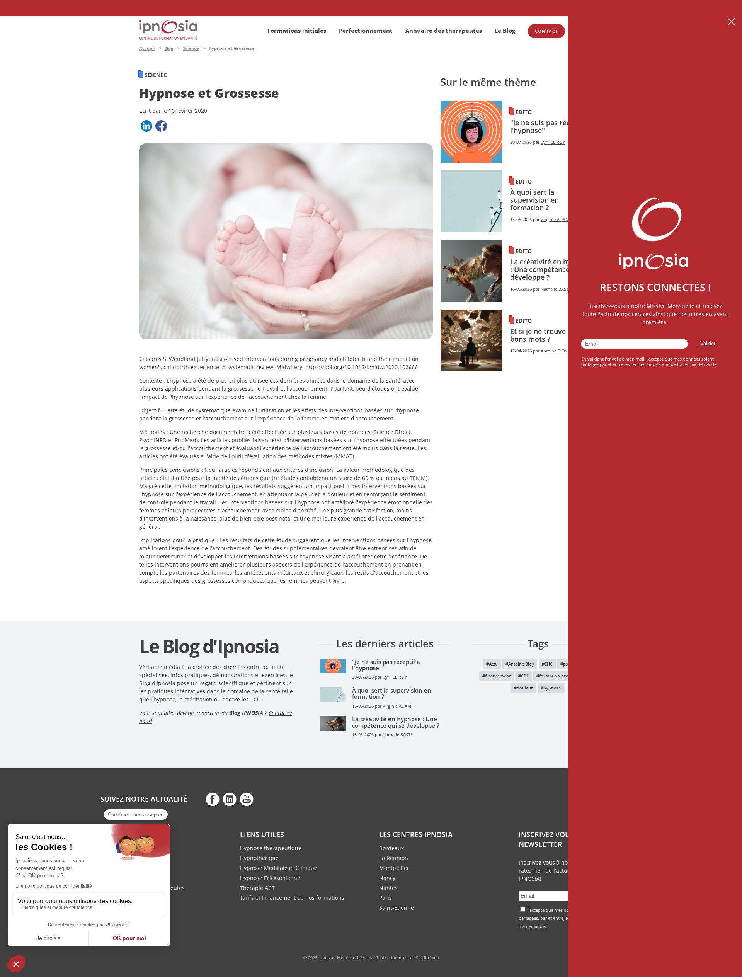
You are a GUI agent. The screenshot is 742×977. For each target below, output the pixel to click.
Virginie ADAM (555, 219)
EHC (549, 664)
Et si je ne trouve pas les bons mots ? (550, 335)
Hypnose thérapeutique (270, 848)
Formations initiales (296, 30)
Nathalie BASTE (556, 289)
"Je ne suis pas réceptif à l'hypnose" (550, 126)
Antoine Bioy (521, 664)
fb (212, 799)
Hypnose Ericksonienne (270, 878)
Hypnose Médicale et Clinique (278, 867)
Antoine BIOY (554, 351)
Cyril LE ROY (553, 142)
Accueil (147, 48)
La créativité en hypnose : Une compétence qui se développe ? (550, 269)
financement (498, 676)
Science (191, 48)
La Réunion (393, 857)
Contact (546, 31)
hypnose (552, 688)
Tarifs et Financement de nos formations (292, 897)
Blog (168, 48)
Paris (385, 897)
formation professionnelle (565, 676)
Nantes (388, 888)
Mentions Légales (354, 957)
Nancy (387, 878)
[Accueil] (168, 37)
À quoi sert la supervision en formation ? (534, 199)
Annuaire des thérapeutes (443, 30)
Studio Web (427, 957)
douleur (525, 688)
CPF (525, 676)
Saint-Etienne (396, 907)
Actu (493, 664)
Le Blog (505, 30)
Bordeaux (391, 848)
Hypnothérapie (259, 857)
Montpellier (394, 867)
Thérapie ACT (257, 888)
